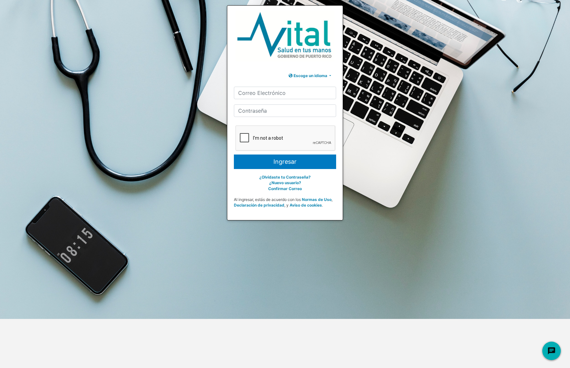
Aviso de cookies (306, 205)
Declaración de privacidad (259, 205)
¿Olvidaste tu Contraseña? (285, 177)
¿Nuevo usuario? (285, 182)
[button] (310, 75)
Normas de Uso (317, 199)
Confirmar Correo (285, 188)
